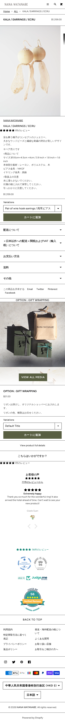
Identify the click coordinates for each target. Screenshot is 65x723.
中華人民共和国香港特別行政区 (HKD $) (31, 685)
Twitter (40, 289)
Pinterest (52, 289)
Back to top (32, 619)
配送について (11, 229)
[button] (32, 377)
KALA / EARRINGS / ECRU (19, 19)
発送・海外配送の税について (47, 631)
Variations (8, 202)
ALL (16, 11)
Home (6, 11)
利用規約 (8, 629)
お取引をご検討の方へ (46, 649)
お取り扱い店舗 (43, 644)
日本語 (31, 694)
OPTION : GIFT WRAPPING (20, 391)
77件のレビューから (32, 482)
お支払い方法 (11, 256)
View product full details (32, 445)
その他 (7, 278)
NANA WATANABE (13, 120)
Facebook (10, 292)
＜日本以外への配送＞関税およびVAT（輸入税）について (29, 243)
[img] (32, 478)
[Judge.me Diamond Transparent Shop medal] (24, 563)
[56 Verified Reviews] (32, 613)
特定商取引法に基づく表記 (15, 636)
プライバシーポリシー (15, 644)
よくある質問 (42, 638)
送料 (6, 267)
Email (30, 289)
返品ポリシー (10, 649)
